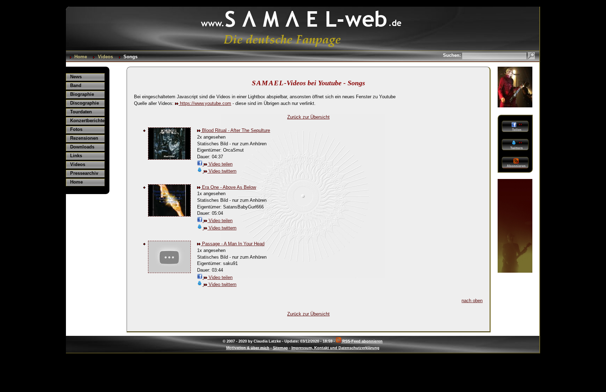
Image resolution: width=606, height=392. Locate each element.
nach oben (472, 300)
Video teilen (220, 164)
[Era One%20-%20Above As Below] (169, 215)
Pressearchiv (84, 173)
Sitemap (280, 348)
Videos (105, 56)
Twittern (516, 148)
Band (75, 85)
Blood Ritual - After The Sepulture (235, 130)
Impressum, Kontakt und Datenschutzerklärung (335, 348)
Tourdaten (81, 111)
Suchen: (452, 55)
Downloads (82, 147)
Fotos (76, 129)
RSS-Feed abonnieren (362, 341)
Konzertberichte (87, 120)
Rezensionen (84, 138)
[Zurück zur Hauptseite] (302, 47)
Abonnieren (516, 166)
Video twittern (221, 171)
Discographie (84, 103)
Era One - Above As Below (228, 187)
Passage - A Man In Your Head (232, 243)
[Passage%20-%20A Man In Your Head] (169, 271)
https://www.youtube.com (205, 103)
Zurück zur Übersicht (308, 117)
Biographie (82, 94)
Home (80, 56)
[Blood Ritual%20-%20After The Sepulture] (169, 158)
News (76, 76)
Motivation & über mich (247, 348)
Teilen (516, 130)
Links (76, 155)
